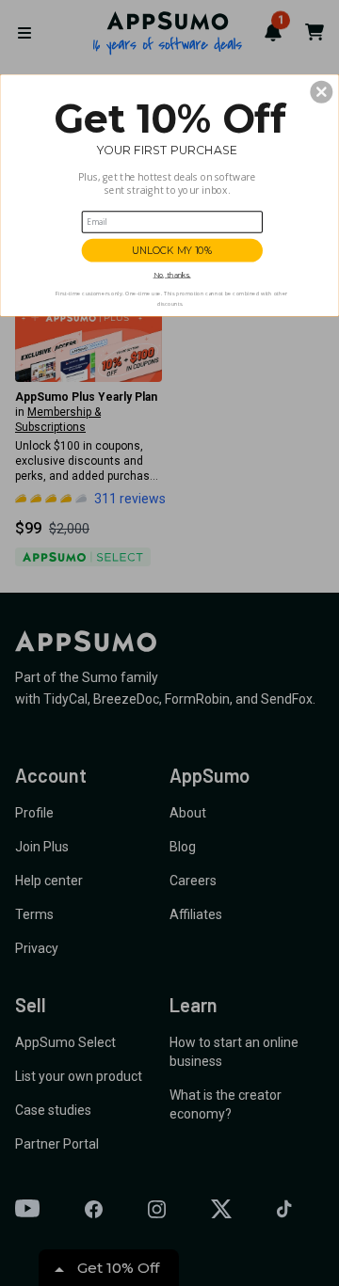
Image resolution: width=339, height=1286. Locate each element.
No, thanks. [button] (172, 275)
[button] (321, 92)
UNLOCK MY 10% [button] (172, 250)
